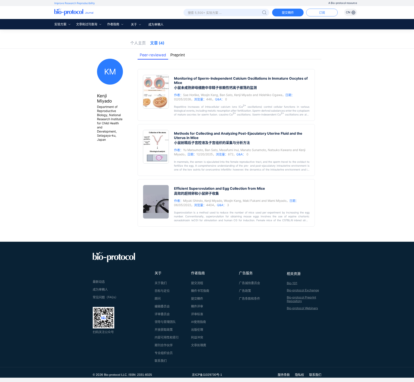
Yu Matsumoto (193, 150)
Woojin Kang (209, 95)
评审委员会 (162, 314)
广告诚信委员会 (249, 283)
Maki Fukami (251, 200)
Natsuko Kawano (280, 150)
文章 (157, 43)
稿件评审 (197, 306)
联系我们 (161, 360)
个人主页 (138, 43)
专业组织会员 (164, 353)
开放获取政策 (164, 329)
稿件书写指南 (200, 290)
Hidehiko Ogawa (270, 95)
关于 (134, 24)
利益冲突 (197, 337)
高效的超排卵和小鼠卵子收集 (196, 193)
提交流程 (197, 283)
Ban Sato (226, 95)
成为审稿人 (155, 24)
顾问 (158, 298)
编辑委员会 (162, 306)
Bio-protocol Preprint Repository (301, 299)
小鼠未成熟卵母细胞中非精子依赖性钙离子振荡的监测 (215, 87)
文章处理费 (198, 345)
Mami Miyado (277, 200)
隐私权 (299, 374)
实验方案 (60, 24)
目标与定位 (162, 290)
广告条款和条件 (249, 298)
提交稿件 (288, 12)
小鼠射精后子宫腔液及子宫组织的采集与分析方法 (212, 142)
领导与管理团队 (165, 322)
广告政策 (245, 290)
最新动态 (99, 281)
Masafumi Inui (229, 150)
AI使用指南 (198, 322)
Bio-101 (292, 283)
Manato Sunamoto (253, 150)
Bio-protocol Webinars (302, 308)
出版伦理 (197, 329)
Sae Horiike (191, 95)
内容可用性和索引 (167, 337)
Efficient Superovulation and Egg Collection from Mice (219, 188)
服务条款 (284, 374)
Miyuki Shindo (193, 200)
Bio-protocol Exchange (303, 290)
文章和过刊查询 (87, 24)
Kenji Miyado (243, 95)
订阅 (322, 12)
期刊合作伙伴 (164, 345)
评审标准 (197, 314)
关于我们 (161, 283)
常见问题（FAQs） (105, 297)
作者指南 (113, 24)
